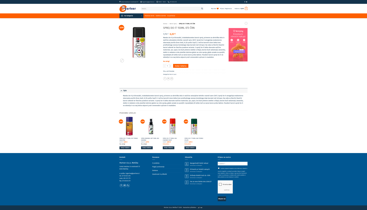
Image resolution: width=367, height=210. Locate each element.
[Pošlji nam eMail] (246, 2)
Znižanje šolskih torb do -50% (200, 175)
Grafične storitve (161, 16)
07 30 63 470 (126, 176)
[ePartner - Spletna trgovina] (128, 8)
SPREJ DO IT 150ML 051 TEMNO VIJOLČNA (128, 139)
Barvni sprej (173, 24)
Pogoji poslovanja (158, 167)
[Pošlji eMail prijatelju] (171, 78)
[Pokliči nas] (128, 185)
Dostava (155, 170)
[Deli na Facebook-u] (164, 78)
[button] (241, 8)
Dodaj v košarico (180, 66)
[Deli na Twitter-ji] (168, 78)
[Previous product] (246, 23)
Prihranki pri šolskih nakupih (200, 169)
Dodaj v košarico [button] (125, 147)
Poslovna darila (149, 16)
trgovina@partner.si (133, 173)
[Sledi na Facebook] (244, 2)
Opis (125, 91)
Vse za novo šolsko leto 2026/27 (201, 181)
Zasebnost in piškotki (159, 174)
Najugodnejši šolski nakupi (199, 163)
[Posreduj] (202, 8)
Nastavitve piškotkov (189, 207)
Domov (165, 24)
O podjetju (156, 163)
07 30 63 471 (126, 181)
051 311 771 (126, 178)
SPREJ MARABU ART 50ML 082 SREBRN (150, 139)
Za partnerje (171, 16)
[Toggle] (121, 91)
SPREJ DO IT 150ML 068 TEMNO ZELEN (193, 139)
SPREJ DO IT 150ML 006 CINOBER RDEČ (170, 139)
